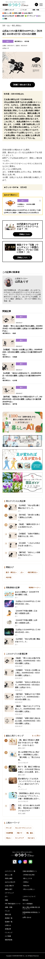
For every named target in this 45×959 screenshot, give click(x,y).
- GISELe (25, 882)
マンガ (24, 9)
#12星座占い (21, 204)
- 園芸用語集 (8, 939)
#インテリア (19, 838)
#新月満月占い (18, 41)
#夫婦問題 (9, 833)
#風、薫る (29, 833)
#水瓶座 (14, 357)
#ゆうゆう (31, 838)
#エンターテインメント (23, 828)
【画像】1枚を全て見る (21, 85)
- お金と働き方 (9, 885)
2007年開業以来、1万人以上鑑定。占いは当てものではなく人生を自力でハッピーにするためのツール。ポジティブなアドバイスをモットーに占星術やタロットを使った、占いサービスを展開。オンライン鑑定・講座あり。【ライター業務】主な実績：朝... (22, 295)
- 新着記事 (7, 929)
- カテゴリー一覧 (9, 871)
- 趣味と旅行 (8, 889)
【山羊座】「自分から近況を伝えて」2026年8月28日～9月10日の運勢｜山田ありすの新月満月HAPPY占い (21, 375)
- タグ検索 (7, 936)
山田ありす (22, 281)
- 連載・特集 (8, 907)
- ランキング (8, 932)
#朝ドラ (19, 833)
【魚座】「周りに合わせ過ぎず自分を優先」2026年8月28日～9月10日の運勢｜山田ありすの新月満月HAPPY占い (22, 328)
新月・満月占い (16, 25)
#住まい (8, 838)
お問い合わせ (27, 917)
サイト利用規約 (28, 903)
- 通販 (6, 900)
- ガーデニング (9, 893)
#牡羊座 (26, 41)
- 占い (6, 896)
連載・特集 (36, 9)
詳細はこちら (24, 234)
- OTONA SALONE (29, 875)
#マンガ (8, 828)
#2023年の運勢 (30, 204)
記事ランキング (9, 9)
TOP (3, 25)
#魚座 (14, 333)
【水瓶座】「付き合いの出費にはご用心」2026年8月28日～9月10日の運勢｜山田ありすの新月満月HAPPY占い (22, 352)
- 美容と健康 (8, 878)
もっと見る (36, 735)
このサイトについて (29, 896)
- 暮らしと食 (8, 875)
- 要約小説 (7, 914)
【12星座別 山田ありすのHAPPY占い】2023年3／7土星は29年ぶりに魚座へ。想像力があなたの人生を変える (22, 211)
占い (8, 25)
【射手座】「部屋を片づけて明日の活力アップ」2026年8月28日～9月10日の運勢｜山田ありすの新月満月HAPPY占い (22, 399)
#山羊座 (14, 380)
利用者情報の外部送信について (31, 913)
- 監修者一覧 (8, 921)
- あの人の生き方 (9, 882)
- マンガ (6, 911)
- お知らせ (7, 925)
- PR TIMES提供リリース (12, 903)
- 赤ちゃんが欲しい (29, 889)
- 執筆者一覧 (8, 918)
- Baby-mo (26, 885)
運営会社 (25, 900)
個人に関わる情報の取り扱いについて (31, 908)
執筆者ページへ (34, 587)
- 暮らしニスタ (27, 878)
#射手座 (14, 404)
